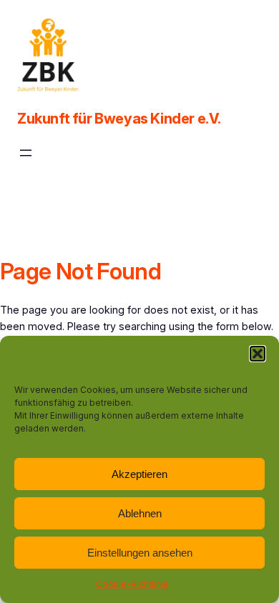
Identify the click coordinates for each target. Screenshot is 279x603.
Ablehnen (140, 513)
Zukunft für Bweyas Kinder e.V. (119, 118)
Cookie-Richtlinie (132, 584)
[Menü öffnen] (25, 152)
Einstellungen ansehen (139, 553)
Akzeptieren (139, 474)
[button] (257, 354)
